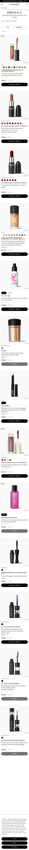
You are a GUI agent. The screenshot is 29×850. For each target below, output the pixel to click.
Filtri (7, 27)
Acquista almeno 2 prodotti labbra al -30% (14, 1)
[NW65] (14, 67)
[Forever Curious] (21, 123)
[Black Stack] (2, 624)
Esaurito (14, 364)
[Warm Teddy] (15, 123)
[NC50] (4, 67)
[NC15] (4, 235)
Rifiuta (14, 842)
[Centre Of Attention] (2, 180)
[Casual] (10, 460)
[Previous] (1, 67)
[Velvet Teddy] (2, 123)
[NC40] (6, 67)
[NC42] (22, 67)
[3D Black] (2, 570)
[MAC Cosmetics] (14, 4)
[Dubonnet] (5, 180)
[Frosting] (7, 460)
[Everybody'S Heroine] (7, 123)
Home (2, 21)
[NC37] (14, 235)
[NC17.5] (12, 67)
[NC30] (9, 235)
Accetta (14, 838)
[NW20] (17, 67)
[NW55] (9, 67)
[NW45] (20, 67)
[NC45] (20, 235)
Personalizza (14, 847)
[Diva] (13, 123)
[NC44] (25, 67)
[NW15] (25, 235)
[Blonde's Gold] (2, 348)
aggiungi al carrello (14, 84)
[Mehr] (5, 123)
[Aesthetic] (2, 460)
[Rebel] (13, 180)
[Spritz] (5, 460)
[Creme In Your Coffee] (7, 180)
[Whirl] (18, 123)
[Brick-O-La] (10, 180)
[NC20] (6, 235)
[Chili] (10, 123)
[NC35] (12, 235)
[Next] (27, 67)
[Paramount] (15, 180)
